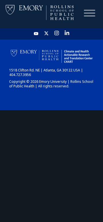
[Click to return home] (40, 14)
